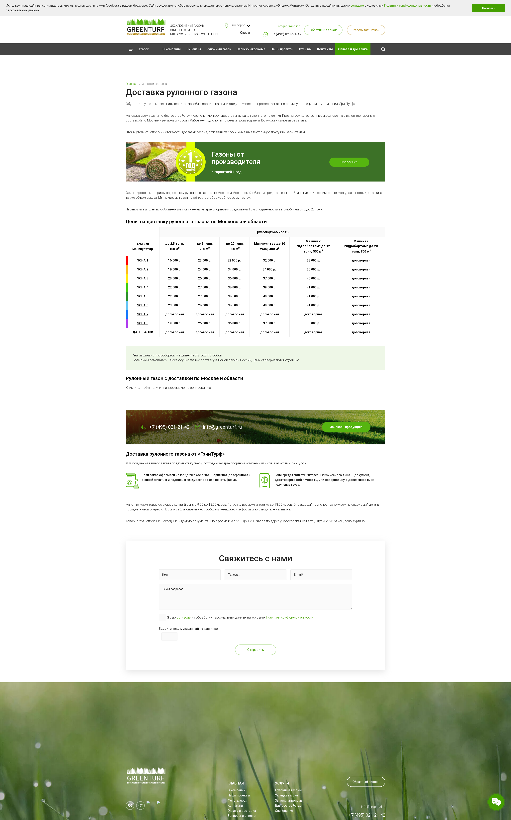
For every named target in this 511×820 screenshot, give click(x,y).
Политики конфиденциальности (407, 5)
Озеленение (284, 811)
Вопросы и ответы (242, 816)
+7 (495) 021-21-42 (286, 34)
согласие (357, 5)
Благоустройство (288, 805)
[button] (41, 10)
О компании (171, 49)
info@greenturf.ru (289, 26)
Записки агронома (251, 49)
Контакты (325, 49)
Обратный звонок (323, 30)
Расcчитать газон (366, 30)
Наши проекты (282, 49)
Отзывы (305, 49)
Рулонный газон (218, 49)
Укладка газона (286, 795)
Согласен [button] (488, 8)
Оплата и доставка (353, 49)
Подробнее (349, 162)
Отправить (255, 650)
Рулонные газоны (288, 790)
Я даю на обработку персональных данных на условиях (240, 617)
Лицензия (193, 49)
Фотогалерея (237, 800)
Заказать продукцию (346, 427)
